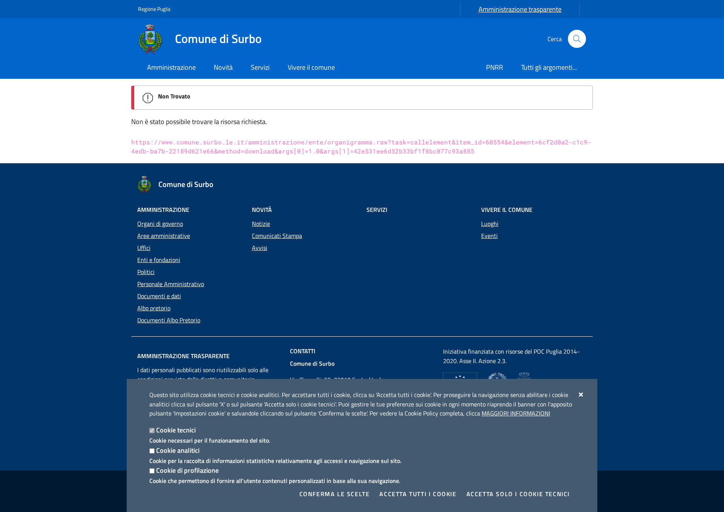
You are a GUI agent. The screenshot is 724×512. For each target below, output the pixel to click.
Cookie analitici (177, 450)
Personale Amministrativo (170, 283)
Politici (146, 271)
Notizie (261, 223)
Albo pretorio (153, 308)
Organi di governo (160, 223)
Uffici (143, 247)
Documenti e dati (159, 295)
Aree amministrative (163, 235)
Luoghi (490, 223)
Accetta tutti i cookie (417, 493)
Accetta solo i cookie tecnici (518, 493)
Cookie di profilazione (187, 470)
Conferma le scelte (334, 493)
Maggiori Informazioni (516, 413)
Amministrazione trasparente (520, 9)
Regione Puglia (154, 9)
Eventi (489, 235)
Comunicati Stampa (277, 235)
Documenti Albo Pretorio (168, 320)
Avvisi (259, 247)
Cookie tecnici (176, 430)
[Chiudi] (581, 394)
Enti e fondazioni (158, 259)
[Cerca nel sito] (577, 39)
